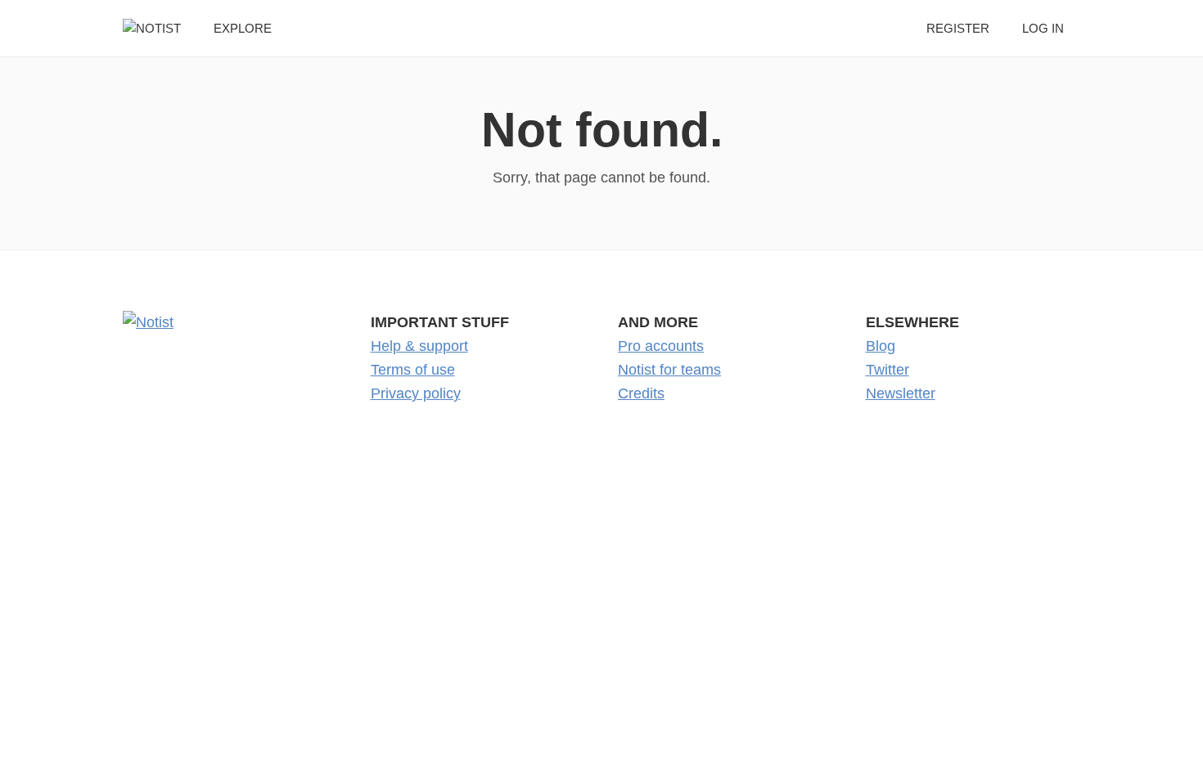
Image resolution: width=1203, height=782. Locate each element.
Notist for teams (669, 370)
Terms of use (413, 370)
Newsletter (900, 393)
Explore (243, 28)
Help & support (419, 346)
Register (957, 28)
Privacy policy (416, 393)
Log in (1043, 28)
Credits (641, 393)
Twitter (887, 370)
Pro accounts (661, 346)
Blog (880, 346)
